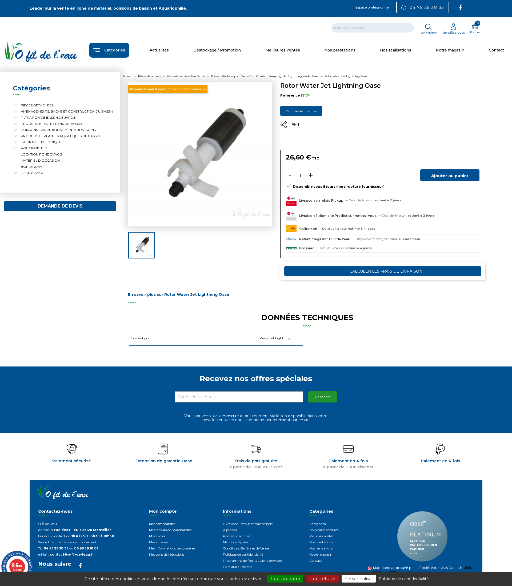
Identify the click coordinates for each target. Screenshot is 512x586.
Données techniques (301, 111)
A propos (230, 530)
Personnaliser (358, 578)
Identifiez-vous (453, 32)
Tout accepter (285, 578)
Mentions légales (235, 542)
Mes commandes (162, 524)
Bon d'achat (32, 167)
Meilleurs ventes (321, 536)
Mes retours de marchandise (170, 530)
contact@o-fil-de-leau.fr (72, 554)
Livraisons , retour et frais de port (248, 524)
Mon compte (163, 511)
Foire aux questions (237, 567)
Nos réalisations (321, 548)
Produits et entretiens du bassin (51, 124)
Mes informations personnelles (172, 548)
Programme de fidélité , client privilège (252, 561)
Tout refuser (322, 578)
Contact (315, 561)
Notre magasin (320, 554)
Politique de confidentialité (243, 554)
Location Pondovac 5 (41, 154)
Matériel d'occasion (40, 160)
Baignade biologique (41, 142)
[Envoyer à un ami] (295, 126)
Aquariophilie (34, 148)
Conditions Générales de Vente (246, 548)
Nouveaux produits (323, 530)
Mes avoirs (157, 536)
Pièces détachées (37, 105)
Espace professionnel (372, 7)
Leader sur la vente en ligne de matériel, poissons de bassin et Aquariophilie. (108, 8)
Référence (290, 95)
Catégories (317, 524)
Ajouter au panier (450, 175)
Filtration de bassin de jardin (49, 117)
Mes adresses (158, 542)
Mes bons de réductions (166, 554)
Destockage (32, 173)
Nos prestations (321, 542)
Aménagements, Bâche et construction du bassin (67, 111)
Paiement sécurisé (237, 536)
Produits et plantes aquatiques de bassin (60, 136)
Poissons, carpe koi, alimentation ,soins (58, 130)
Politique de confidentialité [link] (404, 578)
